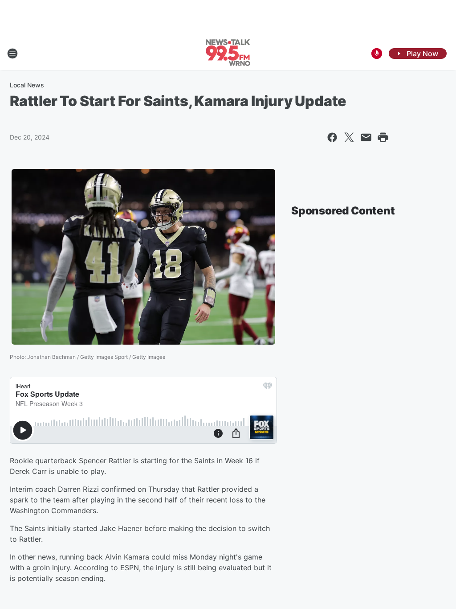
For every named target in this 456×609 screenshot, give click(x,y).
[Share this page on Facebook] (332, 137)
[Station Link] (228, 53)
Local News (27, 85)
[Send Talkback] (376, 53)
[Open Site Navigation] (12, 53)
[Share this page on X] (349, 137)
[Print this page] (383, 137)
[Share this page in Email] (366, 137)
